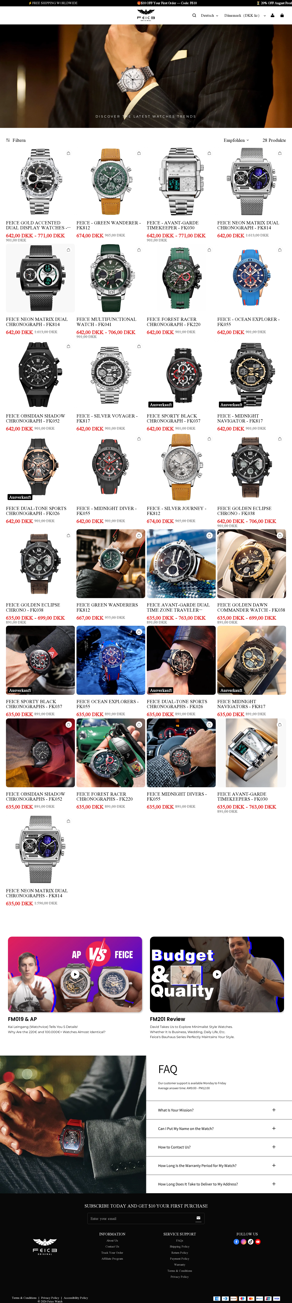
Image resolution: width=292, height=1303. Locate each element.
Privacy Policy (180, 1276)
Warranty (179, 1264)
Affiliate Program (112, 1258)
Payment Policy (179, 1258)
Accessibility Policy (76, 1297)
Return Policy (179, 1252)
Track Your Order (112, 1252)
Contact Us (112, 1246)
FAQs (179, 1240)
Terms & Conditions (179, 1270)
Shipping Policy (180, 1246)
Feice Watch (54, 1301)
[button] (194, 15)
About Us (112, 1240)
